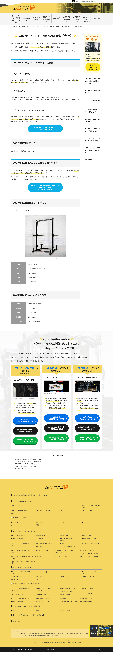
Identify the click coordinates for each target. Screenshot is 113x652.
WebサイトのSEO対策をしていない (20, 599)
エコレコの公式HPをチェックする (56, 418)
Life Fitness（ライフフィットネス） (21, 576)
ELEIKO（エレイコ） (65, 572)
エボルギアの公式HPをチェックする (87, 418)
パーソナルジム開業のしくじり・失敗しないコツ (92, 130)
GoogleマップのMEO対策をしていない (88, 595)
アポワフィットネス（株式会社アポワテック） (21, 544)
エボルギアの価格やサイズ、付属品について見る (87, 428)
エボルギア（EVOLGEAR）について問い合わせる (87, 438)
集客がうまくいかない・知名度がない (69, 601)
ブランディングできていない (67, 591)
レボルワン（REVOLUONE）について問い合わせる (25, 441)
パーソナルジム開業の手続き (43, 510)
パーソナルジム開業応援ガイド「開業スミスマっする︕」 (89, 1)
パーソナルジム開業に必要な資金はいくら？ (92, 506)
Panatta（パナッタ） (17, 579)
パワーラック (63, 522)
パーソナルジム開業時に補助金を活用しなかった (21, 589)
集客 (13, 513)
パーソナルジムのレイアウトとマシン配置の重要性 (92, 139)
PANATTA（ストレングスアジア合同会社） (89, 557)
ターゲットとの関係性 (65, 610)
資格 (61, 510)
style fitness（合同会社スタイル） (44, 543)
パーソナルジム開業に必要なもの (92, 92)
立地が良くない (63, 599)
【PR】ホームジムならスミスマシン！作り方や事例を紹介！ (92, 150)
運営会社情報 (88, 159)
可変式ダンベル (39, 522)
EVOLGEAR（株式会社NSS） (63, 556)
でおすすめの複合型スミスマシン (101, 630)
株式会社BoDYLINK (20, 468)
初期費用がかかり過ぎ (17, 601)
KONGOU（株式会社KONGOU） (87, 551)
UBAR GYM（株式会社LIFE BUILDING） (66, 539)
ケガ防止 (38, 610)
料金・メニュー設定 (88, 510)
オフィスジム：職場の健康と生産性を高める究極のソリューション (92, 81)
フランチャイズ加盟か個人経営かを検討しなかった (45, 589)
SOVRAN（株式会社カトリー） (19, 538)
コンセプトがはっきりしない (43, 601)
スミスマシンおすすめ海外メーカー (92, 120)
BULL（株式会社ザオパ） (42, 546)
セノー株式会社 (39, 538)
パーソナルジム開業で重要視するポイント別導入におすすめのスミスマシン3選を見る (45, 187)
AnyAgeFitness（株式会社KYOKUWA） (26, 466)
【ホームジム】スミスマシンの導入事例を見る (93, 67)
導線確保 (14, 610)
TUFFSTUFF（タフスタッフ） (90, 576)
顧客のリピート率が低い (89, 588)
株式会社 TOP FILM (88, 536)
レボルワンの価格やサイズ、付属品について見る (25, 431)
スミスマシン (86, 522)
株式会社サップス (64, 536)
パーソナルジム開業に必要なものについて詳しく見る (45, 128)
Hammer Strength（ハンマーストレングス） (92, 572)
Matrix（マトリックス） (42, 576)
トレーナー (38, 506)
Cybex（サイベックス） (41, 572)
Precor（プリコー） (41, 579)
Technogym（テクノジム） (66, 576)
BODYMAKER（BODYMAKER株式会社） (20, 562)
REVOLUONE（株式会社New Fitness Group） (21, 557)
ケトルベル (15, 522)
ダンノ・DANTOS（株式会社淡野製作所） (21, 551)
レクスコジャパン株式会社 (18, 536)
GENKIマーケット (36, 561)
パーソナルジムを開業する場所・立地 (21, 510)
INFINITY (62, 543)
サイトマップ (99, 649)
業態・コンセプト (16, 506)
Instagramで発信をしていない (43, 594)
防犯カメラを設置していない (43, 599)
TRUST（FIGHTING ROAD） (90, 538)
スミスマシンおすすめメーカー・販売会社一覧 (92, 111)
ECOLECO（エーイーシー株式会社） (25, 464)
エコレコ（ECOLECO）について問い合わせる (56, 438)
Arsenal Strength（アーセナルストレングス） (21, 572)
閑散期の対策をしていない (86, 601)
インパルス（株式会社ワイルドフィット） (45, 551)
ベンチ (13, 525)
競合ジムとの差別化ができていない (68, 588)
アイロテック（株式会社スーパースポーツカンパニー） (69, 547)
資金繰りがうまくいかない (86, 599)
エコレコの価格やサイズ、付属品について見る (56, 428)
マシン (61, 506)
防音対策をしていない (65, 594)
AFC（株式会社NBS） (37, 556)
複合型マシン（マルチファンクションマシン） (45, 526)
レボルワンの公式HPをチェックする (25, 420)
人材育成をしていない (17, 594)
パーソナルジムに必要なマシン (92, 101)
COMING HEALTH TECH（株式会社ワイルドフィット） (65, 551)
